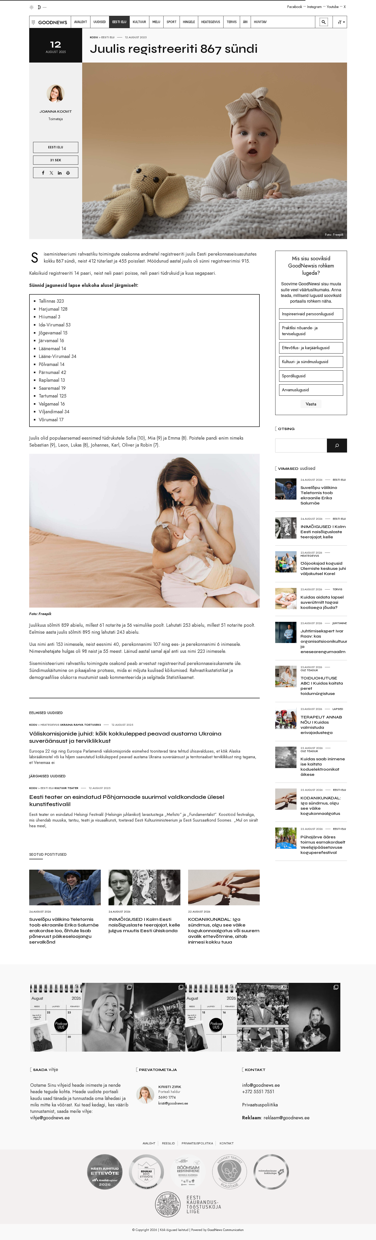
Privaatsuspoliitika (260, 1104)
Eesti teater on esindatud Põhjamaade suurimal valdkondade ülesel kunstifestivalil (126, 801)
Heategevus (50, 725)
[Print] (68, 173)
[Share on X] (51, 173)
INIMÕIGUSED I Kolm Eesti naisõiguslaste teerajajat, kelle (323, 531)
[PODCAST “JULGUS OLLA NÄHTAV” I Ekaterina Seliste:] (211, 1017)
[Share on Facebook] (43, 173)
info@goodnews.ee (261, 1085)
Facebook (294, 6)
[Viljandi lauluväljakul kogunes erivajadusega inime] (263, 1017)
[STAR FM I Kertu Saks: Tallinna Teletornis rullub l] (108, 1017)
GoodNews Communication (226, 1230)
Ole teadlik (309, 670)
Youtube (333, 6)
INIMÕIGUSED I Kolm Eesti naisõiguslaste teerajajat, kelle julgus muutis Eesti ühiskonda (144, 924)
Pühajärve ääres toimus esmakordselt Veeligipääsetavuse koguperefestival (323, 845)
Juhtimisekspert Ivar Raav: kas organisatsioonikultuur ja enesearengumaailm (324, 641)
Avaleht (149, 1143)
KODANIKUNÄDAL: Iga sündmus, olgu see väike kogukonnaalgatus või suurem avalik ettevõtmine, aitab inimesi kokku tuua (223, 930)
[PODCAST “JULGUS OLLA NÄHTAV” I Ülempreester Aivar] (56, 1017)
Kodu (94, 37)
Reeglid (168, 1143)
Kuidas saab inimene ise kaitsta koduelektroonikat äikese (323, 766)
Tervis (337, 589)
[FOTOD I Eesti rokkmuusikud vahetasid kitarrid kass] (314, 1017)
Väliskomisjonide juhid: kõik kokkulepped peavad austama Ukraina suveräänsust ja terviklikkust (125, 737)
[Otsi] (337, 446)
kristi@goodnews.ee (173, 1103)
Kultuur (61, 788)
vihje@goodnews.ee (50, 1117)
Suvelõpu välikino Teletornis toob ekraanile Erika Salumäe (319, 495)
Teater (72, 788)
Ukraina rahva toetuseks (80, 725)
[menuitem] (80, 22)
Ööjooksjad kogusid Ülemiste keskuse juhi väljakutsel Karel (323, 568)
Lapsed (338, 709)
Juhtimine (340, 623)
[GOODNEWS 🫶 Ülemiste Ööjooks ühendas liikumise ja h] (159, 1017)
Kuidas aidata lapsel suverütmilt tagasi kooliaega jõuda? (322, 602)
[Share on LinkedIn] (60, 173)
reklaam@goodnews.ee (287, 1117)
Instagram (314, 6)
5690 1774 (167, 1097)
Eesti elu (107, 37)
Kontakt (227, 1143)
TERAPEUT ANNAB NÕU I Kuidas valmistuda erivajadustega (321, 725)
